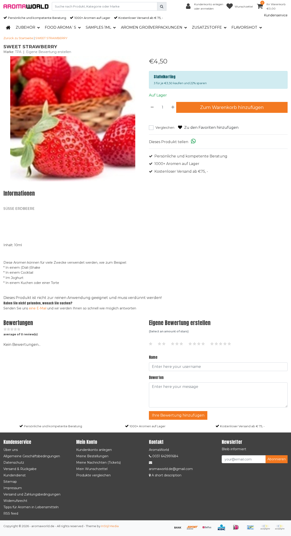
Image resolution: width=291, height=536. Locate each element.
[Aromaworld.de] (25, 6)
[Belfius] (208, 529)
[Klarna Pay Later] (266, 529)
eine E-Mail (37, 308)
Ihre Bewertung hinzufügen (178, 415)
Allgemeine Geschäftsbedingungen (31, 456)
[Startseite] (8, 27)
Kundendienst (14, 475)
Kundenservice (276, 15)
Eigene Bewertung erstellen (48, 52)
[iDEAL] (237, 529)
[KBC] (223, 529)
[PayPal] (281, 529)
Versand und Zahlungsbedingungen (31, 494)
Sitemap (10, 482)
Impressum (12, 488)
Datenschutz (13, 462)
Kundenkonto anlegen (94, 450)
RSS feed (10, 513)
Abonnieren (276, 459)
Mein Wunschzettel (92, 469)
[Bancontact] (252, 529)
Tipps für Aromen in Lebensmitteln (31, 507)
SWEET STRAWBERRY (51, 38)
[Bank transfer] (179, 529)
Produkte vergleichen (93, 475)
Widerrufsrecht (15, 501)
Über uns (10, 450)
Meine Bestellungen (92, 456)
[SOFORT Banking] (194, 529)
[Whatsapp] (193, 142)
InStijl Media (110, 526)
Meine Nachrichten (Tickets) (98, 462)
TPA (18, 52)
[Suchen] (161, 6)
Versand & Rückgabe (20, 469)
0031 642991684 (164, 456)
